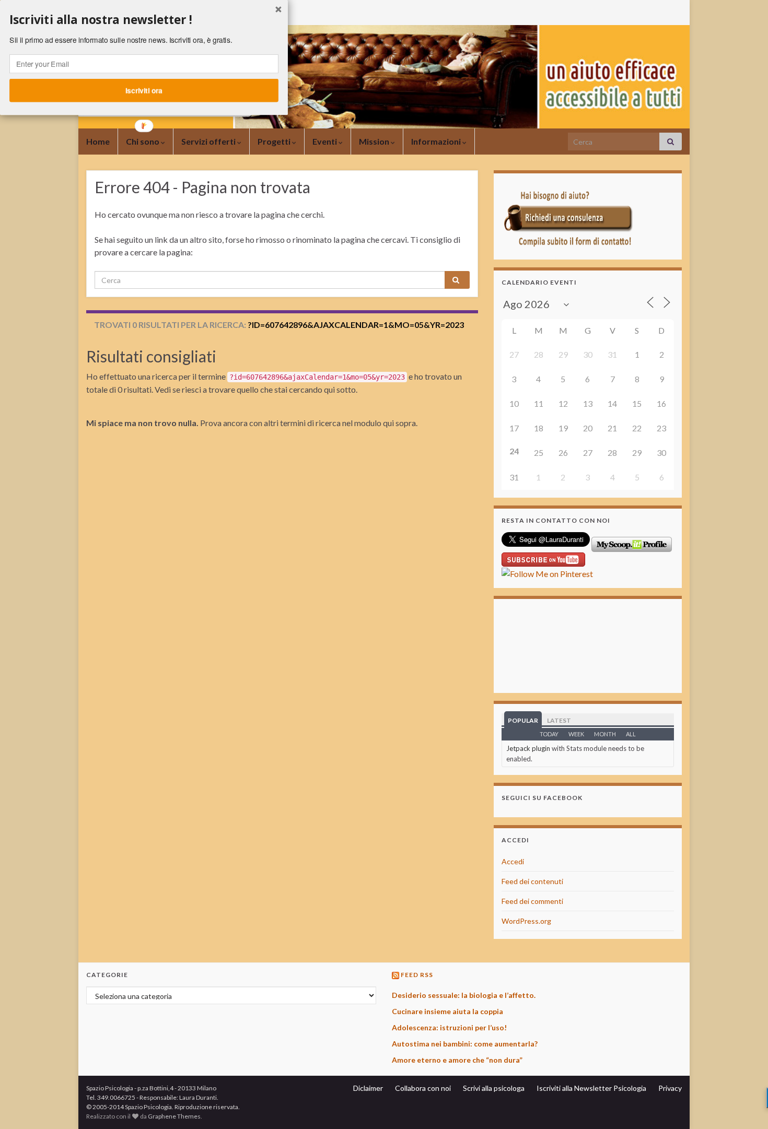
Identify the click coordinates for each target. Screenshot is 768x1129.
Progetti (275, 141)
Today (549, 734)
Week (576, 734)
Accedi (513, 861)
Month (605, 734)
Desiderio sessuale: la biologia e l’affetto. (464, 995)
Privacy (670, 1088)
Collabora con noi (423, 1088)
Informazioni (436, 141)
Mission (375, 141)
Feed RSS (417, 975)
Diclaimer (368, 1088)
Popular (523, 720)
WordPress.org (526, 920)
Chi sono (143, 141)
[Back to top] (744, 1105)
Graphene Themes (174, 1116)
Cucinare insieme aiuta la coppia (447, 1011)
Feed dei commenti (532, 901)
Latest (559, 720)
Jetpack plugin (528, 748)
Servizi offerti (209, 141)
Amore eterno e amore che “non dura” (457, 1059)
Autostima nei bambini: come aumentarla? (465, 1043)
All (631, 734)
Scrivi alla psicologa (494, 1088)
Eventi (325, 141)
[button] (143, 19)
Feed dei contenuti (532, 881)
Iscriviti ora (143, 90)
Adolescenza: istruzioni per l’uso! (449, 1027)
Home (98, 141)
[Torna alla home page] (384, 76)
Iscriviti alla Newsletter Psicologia (591, 1088)
